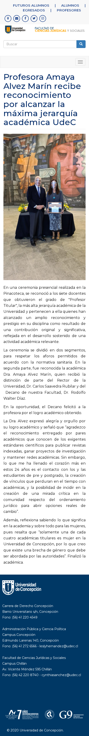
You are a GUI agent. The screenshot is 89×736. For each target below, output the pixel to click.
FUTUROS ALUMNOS (31, 5)
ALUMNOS (70, 5)
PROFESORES (69, 10)
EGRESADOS (34, 10)
